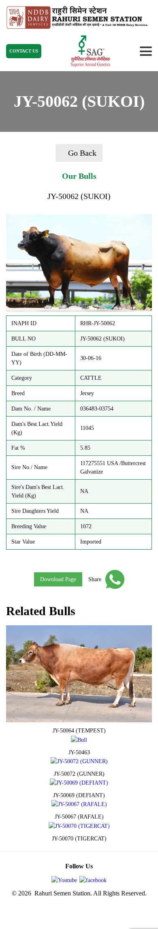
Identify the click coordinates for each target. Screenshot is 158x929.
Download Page (58, 579)
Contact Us (23, 51)
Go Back (82, 152)
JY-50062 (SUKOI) (79, 196)
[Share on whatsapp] (112, 579)
